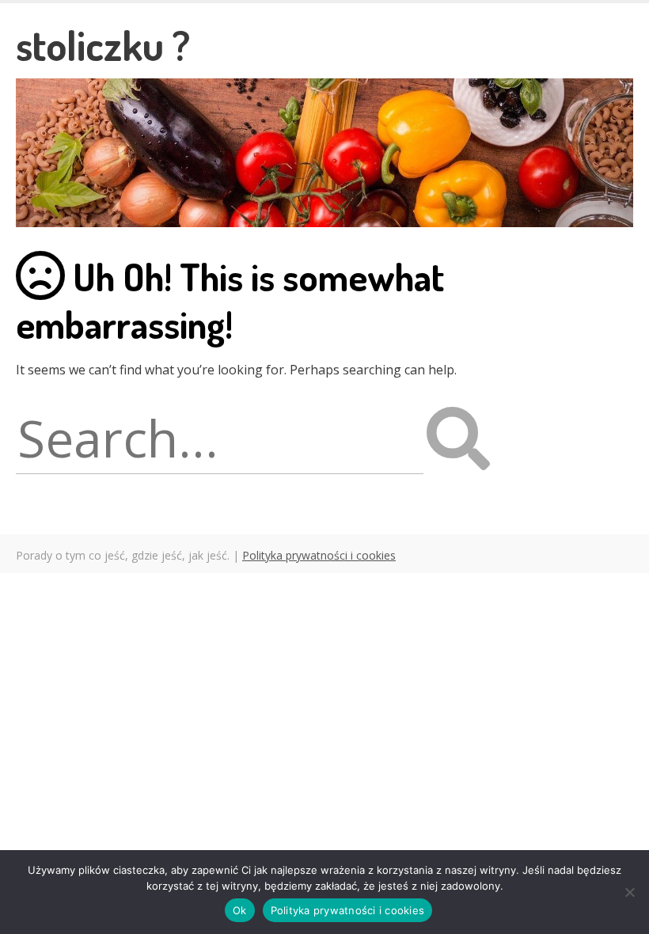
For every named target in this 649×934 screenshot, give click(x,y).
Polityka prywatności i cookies (319, 555)
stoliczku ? (103, 44)
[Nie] (629, 892)
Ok (240, 910)
